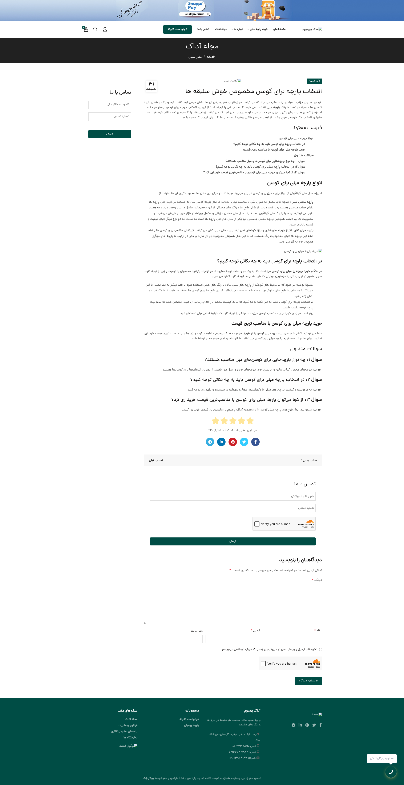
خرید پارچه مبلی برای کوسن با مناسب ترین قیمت (274, 150)
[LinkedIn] (221, 442)
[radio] (250, 422)
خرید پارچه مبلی (258, 29)
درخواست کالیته (177, 29)
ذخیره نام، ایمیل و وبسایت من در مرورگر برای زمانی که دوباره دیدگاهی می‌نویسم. (269, 649)
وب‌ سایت (197, 631)
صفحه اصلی (279, 29)
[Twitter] (244, 442)
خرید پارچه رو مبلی (298, 271)
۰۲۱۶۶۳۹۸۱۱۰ (240, 746)
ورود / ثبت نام (105, 29)
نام (317, 630)
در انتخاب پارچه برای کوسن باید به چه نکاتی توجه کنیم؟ (269, 144)
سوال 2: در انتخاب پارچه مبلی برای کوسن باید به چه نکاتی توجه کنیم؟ (260, 167)
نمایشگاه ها (130, 738)
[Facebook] (255, 442)
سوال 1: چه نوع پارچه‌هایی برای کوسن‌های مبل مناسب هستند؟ (265, 161)
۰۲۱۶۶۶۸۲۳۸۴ (239, 752)
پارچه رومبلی (191, 725)
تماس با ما (203, 29)
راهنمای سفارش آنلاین (124, 731)
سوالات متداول (304, 155)
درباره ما (238, 29)
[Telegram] (210, 442)
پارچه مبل (273, 193)
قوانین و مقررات (127, 725)
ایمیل (255, 630)
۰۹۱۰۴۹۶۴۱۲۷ (238, 758)
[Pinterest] (233, 442)
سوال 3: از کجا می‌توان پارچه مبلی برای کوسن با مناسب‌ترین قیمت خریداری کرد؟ (254, 172)
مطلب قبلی (155, 460)
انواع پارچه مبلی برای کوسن (296, 138)
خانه (209, 57)
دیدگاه (317, 580)
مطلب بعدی (310, 460)
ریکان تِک (148, 778)
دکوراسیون (195, 57)
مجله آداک (221, 29)
